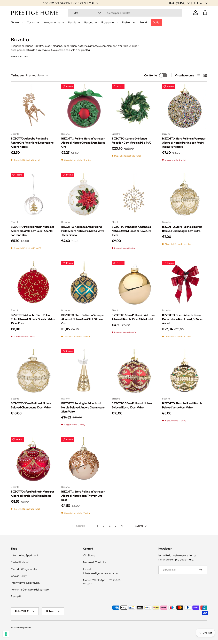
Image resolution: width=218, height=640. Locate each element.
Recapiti (16, 596)
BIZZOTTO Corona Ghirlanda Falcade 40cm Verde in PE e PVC (131, 140)
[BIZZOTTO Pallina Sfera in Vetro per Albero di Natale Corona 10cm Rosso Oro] (83, 106)
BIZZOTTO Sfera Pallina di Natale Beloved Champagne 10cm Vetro (31, 405)
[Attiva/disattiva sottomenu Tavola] (21, 22)
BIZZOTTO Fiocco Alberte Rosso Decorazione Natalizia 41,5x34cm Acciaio (182, 319)
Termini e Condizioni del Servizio (30, 589)
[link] (78, 526)
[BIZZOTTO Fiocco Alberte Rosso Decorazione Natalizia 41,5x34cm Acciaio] (184, 283)
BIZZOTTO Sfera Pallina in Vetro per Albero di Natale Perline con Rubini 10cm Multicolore (184, 142)
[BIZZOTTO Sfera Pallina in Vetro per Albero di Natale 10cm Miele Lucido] (134, 283)
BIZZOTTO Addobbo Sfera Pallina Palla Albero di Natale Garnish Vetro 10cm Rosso (32, 319)
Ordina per (17, 75)
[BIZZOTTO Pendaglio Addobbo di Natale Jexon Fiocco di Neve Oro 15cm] (134, 195)
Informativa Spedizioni (24, 555)
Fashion (126, 22)
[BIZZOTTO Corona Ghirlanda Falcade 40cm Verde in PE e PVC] (134, 106)
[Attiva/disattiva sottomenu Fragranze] (116, 22)
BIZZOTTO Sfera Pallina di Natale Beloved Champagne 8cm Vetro (182, 229)
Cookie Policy (19, 576)
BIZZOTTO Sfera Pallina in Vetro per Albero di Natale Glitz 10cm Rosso (32, 493)
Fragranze (107, 22)
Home (14, 56)
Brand (143, 22)
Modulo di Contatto (94, 562)
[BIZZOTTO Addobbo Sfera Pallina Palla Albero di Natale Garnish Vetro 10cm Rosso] (33, 283)
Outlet (156, 22)
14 (121, 525)
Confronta (150, 75)
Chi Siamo (89, 555)
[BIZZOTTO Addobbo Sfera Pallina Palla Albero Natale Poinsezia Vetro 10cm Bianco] (83, 195)
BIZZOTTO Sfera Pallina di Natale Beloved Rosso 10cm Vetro (132, 405)
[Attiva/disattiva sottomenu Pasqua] (96, 22)
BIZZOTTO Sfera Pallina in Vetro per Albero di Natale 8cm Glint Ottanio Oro (83, 319)
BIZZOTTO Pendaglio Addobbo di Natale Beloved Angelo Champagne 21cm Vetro (83, 407)
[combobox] (125, 13)
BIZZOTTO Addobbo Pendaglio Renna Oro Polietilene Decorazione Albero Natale (32, 142)
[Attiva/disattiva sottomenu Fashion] (134, 22)
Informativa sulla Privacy (25, 582)
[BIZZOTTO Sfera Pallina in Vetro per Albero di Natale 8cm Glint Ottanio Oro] (83, 283)
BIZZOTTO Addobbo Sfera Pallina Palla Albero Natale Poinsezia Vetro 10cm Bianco (82, 231)
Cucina (31, 22)
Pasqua (88, 22)
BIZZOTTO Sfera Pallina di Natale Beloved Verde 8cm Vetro (182, 405)
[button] (205, 12)
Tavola (15, 22)
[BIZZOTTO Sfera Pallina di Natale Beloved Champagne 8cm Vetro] (184, 195)
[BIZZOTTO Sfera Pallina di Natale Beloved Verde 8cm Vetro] (184, 371)
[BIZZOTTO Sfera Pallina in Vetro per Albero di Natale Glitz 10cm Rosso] (33, 459)
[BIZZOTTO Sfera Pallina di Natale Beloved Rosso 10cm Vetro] (134, 371)
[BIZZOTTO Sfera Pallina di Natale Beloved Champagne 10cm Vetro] (33, 371)
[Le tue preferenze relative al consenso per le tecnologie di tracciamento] (6, 634)
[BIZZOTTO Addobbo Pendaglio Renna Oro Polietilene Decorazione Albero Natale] (33, 106)
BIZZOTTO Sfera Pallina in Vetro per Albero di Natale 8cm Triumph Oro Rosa (83, 495)
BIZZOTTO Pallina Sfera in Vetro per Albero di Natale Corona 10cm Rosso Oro (83, 142)
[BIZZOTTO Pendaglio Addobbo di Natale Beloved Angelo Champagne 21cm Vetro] (83, 371)
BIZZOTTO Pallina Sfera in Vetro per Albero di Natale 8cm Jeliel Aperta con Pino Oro (32, 231)
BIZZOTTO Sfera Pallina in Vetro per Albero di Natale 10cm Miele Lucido (133, 317)
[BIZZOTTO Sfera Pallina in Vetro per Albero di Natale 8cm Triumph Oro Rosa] (83, 459)
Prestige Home (24, 627)
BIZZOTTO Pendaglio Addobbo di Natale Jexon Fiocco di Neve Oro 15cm (132, 231)
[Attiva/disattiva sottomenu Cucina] (38, 22)
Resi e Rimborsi (20, 562)
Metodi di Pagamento (24, 569)
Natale (72, 22)
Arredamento (51, 22)
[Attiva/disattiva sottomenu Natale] (79, 22)
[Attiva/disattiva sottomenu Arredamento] (63, 22)
